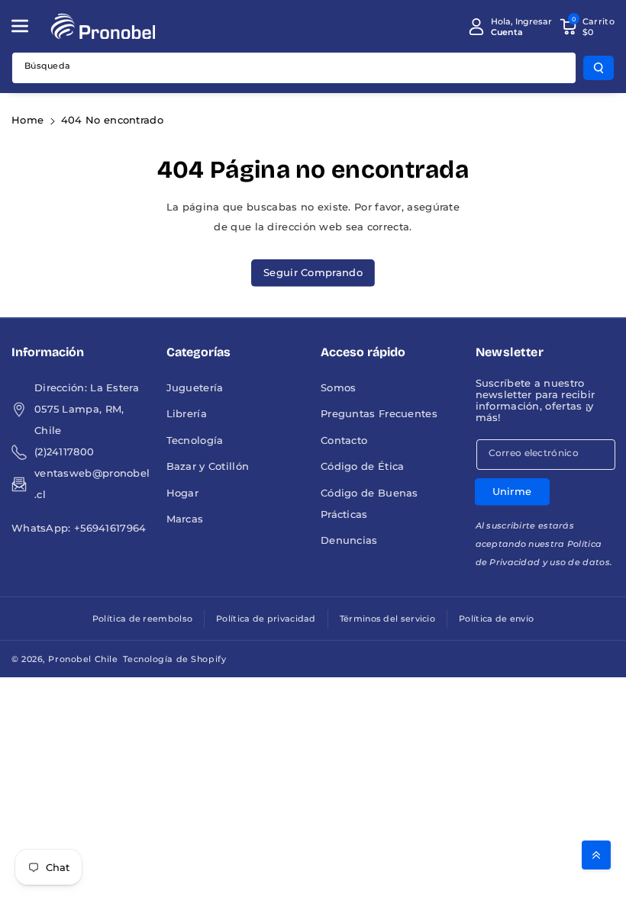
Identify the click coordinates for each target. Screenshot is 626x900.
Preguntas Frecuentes (379, 413)
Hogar (182, 493)
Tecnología (195, 440)
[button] (28, 26)
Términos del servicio (387, 618)
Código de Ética (363, 466)
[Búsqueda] (598, 68)
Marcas (185, 519)
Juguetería (195, 388)
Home (27, 120)
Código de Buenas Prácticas (369, 503)
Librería (186, 413)
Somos (339, 388)
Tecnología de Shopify (174, 659)
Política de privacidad (266, 618)
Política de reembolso (142, 618)
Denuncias (349, 540)
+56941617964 (110, 528)
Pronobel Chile (83, 659)
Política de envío (496, 618)
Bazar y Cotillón (208, 466)
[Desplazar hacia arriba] (596, 855)
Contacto (344, 440)
